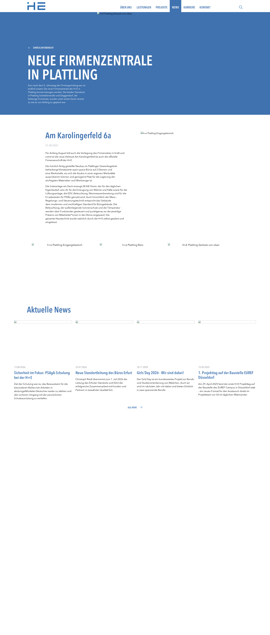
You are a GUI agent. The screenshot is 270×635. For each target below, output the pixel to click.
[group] (64, 267)
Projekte (161, 7)
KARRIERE (189, 7)
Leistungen (144, 7)
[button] (241, 7)
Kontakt (205, 7)
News (175, 7)
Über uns (126, 7)
